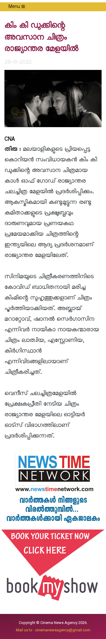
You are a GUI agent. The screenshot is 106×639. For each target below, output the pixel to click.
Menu (15, 7)
